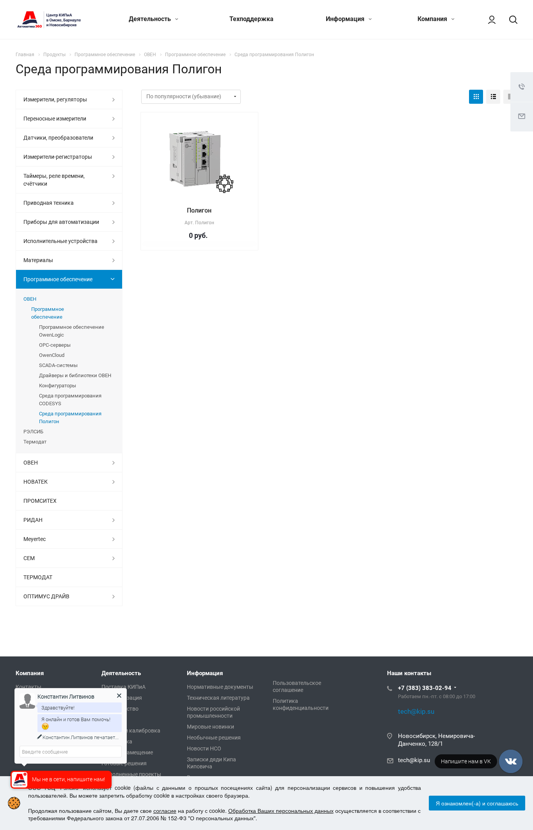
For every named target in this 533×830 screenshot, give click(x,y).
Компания (433, 19)
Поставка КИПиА (123, 687)
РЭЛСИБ (33, 432)
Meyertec (34, 539)
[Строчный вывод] (493, 97)
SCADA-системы (58, 365)
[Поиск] (509, 19)
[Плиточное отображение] (476, 97)
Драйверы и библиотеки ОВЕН (75, 375)
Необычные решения (214, 737)
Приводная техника (48, 203)
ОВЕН (29, 299)
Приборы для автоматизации (61, 222)
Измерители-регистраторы (57, 157)
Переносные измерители (54, 118)
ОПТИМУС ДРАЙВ (46, 596)
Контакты (28, 687)
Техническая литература (218, 698)
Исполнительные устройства (60, 241)
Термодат (34, 442)
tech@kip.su (414, 760)
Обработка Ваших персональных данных (281, 810)
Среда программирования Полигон (70, 417)
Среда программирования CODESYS (70, 399)
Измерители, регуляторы (55, 99)
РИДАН (33, 520)
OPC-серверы (55, 345)
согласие (164, 810)
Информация (346, 19)
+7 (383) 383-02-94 (424, 688)
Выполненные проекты (131, 774)
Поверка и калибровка (130, 730)
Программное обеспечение (57, 279)
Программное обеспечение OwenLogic (71, 331)
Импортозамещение (127, 752)
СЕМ (29, 558)
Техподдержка (251, 19)
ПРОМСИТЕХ (40, 501)
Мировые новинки (210, 727)
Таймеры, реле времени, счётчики (54, 180)
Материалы (38, 260)
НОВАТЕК (35, 482)
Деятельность (150, 19)
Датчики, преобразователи (58, 138)
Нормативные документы (220, 687)
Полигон (199, 210)
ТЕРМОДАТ (37, 577)
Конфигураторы (57, 385)
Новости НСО (204, 748)
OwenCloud (51, 355)
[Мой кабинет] (488, 19)
